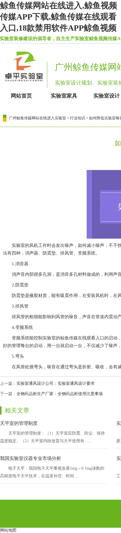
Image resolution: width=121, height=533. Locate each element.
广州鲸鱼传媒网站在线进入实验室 (37, 118)
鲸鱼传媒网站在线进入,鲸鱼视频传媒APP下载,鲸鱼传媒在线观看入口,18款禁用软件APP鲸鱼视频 (58, 16)
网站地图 (8, 530)
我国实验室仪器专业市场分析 (30, 458)
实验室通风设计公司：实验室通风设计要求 (55, 383)
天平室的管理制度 (19, 423)
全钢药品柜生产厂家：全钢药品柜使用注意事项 (59, 394)
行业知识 (77, 118)
